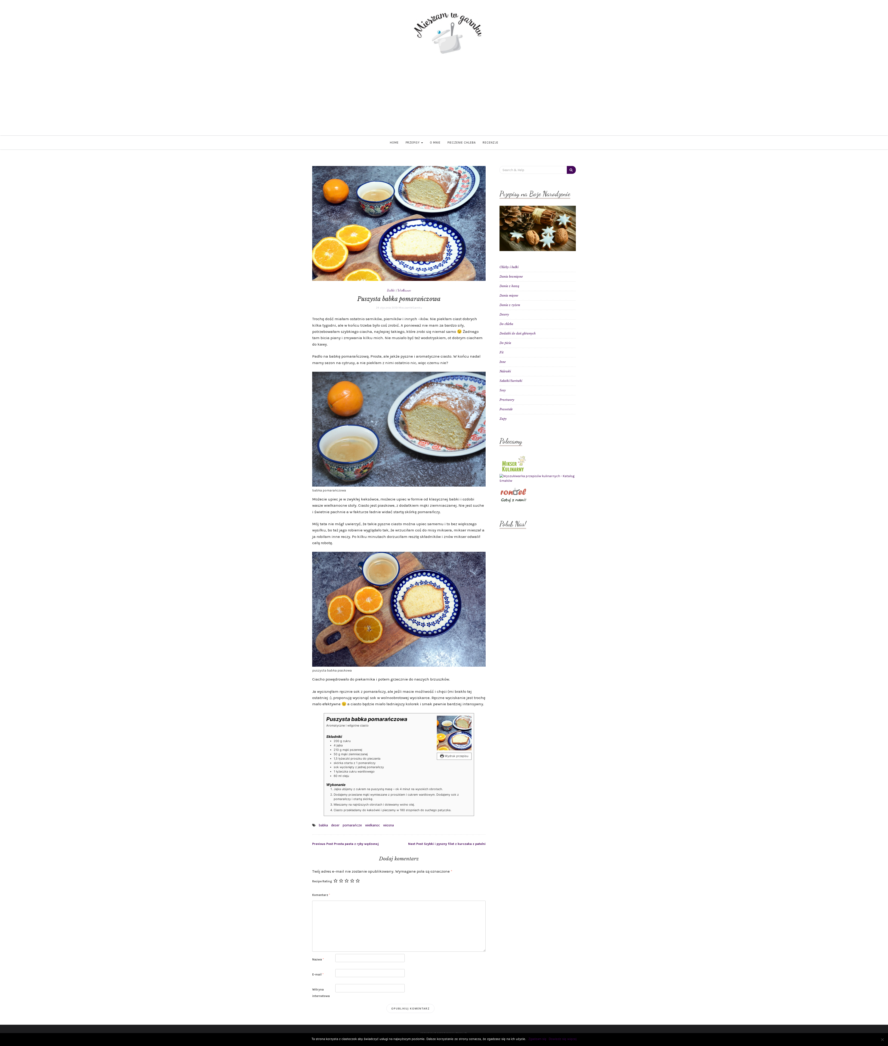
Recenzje (490, 142)
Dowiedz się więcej (563, 1039)
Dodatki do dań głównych (518, 333)
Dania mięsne (509, 296)
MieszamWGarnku (410, 307)
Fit (502, 352)
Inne (503, 362)
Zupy (503, 419)
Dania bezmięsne (511, 277)
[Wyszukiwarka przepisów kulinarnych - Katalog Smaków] (538, 478)
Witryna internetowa (321, 992)
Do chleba (506, 324)
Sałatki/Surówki (511, 381)
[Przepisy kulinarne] (513, 463)
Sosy (503, 390)
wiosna (388, 825)
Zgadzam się (537, 1039)
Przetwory (507, 400)
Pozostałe (506, 409)
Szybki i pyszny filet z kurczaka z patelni (447, 844)
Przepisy (413, 142)
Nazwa (318, 959)
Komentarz (321, 895)
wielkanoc (372, 825)
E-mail (318, 974)
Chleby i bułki (509, 267)
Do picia (505, 343)
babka (323, 825)
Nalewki (505, 371)
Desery (504, 314)
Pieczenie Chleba (461, 142)
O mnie (435, 142)
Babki (391, 290)
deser (335, 825)
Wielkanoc (404, 290)
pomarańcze (352, 825)
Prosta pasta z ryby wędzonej (345, 844)
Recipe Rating (322, 881)
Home (394, 142)
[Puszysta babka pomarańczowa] (399, 223)
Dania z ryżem (510, 305)
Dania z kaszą (509, 286)
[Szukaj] (571, 170)
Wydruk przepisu (456, 756)
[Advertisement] (444, 100)
